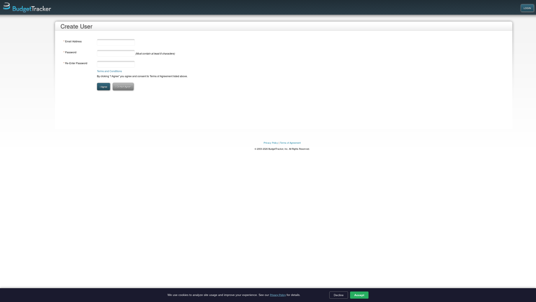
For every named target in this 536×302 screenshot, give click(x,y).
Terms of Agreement (290, 142)
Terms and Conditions (109, 71)
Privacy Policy (278, 295)
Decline (339, 295)
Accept (359, 295)
